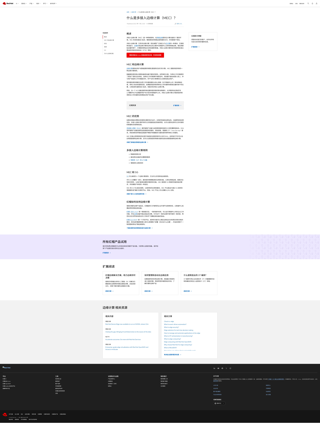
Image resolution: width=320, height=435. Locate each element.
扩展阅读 (176, 105)
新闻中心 (268, 385)
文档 (296, 3)
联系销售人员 (164, 379)
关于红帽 (11, 414)
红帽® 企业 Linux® (132, 212)
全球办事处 (27, 414)
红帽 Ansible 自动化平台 (9, 386)
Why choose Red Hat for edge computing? (178, 345)
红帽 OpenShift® (132, 220)
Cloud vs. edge (169, 321)
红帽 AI (4, 379)
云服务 (136, 46)
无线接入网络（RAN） (134, 128)
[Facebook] (222, 369)
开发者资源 (58, 386)
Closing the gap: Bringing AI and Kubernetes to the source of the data (128, 332)
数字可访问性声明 (33, 419)
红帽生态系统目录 (60, 391)
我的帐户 (57, 381)
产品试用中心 (111, 379)
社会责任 (268, 391)
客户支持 (57, 383)
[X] (226, 369)
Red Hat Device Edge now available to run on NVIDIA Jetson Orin (126, 324)
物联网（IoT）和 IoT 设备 (139, 160)
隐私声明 (11, 419)
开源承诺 (268, 388)
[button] (178, 23)
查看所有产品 (6, 388)
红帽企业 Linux (6, 381)
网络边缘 (160, 38)
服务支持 (302, 3)
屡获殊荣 (215, 381)
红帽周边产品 (55, 414)
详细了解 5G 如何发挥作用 (135, 194)
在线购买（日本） (112, 383)
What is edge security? (171, 327)
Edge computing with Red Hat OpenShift (177, 342)
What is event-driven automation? (175, 324)
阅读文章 (108, 291)
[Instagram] (230, 369)
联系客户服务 (164, 381)
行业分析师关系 (217, 394)
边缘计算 (133, 12)
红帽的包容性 (47, 414)
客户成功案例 (216, 391)
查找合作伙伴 (58, 388)
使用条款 (17, 419)
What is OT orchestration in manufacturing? (178, 336)
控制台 (291, 3)
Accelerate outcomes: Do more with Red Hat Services (123, 339)
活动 (22, 414)
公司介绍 (215, 385)
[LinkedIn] (214, 369)
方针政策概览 (24, 419)
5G (128, 176)
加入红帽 (268, 394)
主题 (128, 12)
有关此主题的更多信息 (171, 355)
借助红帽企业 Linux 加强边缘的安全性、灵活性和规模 (145, 55)
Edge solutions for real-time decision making (178, 330)
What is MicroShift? (170, 348)
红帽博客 (40, 414)
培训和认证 (58, 379)
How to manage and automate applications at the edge (182, 333)
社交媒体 (163, 386)
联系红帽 (34, 414)
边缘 (135, 214)
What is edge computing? (172, 339)
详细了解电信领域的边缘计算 (136, 142)
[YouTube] (218, 369)
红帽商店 (110, 381)
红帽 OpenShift (7, 383)
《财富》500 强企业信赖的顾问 (276, 379)
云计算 (168, 43)
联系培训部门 (164, 383)
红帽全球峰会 (63, 414)
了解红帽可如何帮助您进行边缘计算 (139, 228)
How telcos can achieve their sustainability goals (180, 351)
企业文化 (215, 388)
